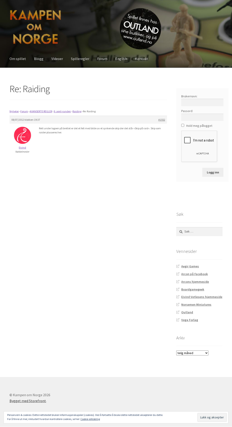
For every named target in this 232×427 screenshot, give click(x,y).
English (121, 58)
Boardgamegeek (192, 289)
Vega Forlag (189, 320)
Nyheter (14, 111)
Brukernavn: (189, 96)
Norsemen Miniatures (196, 304)
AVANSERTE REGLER (41, 111)
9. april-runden (62, 111)
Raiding (76, 111)
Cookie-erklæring (90, 419)
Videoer (57, 58)
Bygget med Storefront (28, 400)
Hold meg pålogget (199, 126)
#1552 (161, 119)
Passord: (187, 111)
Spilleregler (80, 58)
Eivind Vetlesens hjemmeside (201, 297)
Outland (187, 312)
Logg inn (213, 172)
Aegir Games (190, 266)
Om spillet (18, 58)
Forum (102, 58)
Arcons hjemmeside (195, 282)
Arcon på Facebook (194, 274)
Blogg (39, 58)
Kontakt (141, 58)
